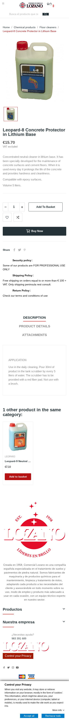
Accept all (29, 715)
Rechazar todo (53, 715)
